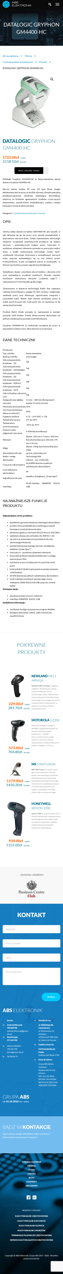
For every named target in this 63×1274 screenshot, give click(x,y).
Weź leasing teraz (29, 170)
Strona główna (10, 55)
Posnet (43, 62)
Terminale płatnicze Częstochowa (31, 1235)
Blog (31, 1177)
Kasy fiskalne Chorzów (32, 1230)
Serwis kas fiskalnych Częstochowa (31, 1240)
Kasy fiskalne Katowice (32, 1221)
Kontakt (31, 1181)
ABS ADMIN (31, 1185)
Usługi (32, 1173)
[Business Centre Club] (31, 888)
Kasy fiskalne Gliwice (31, 1225)
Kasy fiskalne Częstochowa (31, 1216)
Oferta (28, 55)
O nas (31, 1169)
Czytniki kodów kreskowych (18, 62)
